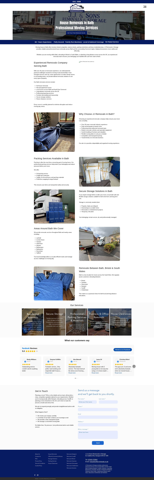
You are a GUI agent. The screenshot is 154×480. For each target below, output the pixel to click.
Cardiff (99, 468)
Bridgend (109, 469)
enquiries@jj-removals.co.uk (99, 461)
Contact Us (38, 456)
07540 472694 (92, 459)
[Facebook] (35, 475)
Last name (102, 399)
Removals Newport (71, 454)
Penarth (99, 469)
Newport (95, 468)
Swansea (87, 471)
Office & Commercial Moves (55, 456)
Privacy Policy (38, 461)
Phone (80, 406)
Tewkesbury (100, 471)
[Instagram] (38, 475)
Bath (95, 471)
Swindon (105, 472)
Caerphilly (109, 468)
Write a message (83, 429)
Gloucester (91, 472)
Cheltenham (97, 472)
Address (81, 421)
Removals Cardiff (71, 456)
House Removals (52, 454)
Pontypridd (104, 469)
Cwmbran (104, 468)
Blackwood (88, 469)
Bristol (92, 471)
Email (79, 414)
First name (81, 399)
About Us (37, 454)
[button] (144, 7)
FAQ (36, 458)
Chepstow (93, 469)
